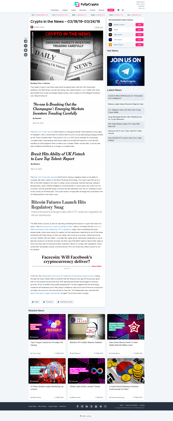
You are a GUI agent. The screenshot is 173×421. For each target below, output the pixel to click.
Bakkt (37, 302)
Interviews (82, 10)
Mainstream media (66, 302)
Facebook (49, 302)
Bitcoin (66, 138)
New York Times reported (44, 132)
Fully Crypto (37, 353)
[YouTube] (96, 406)
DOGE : (98, 15)
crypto (83, 90)
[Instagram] (82, 406)
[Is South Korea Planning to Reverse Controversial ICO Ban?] (125, 371)
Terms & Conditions (131, 405)
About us (142, 8)
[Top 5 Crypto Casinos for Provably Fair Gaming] (47, 327)
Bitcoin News (42, 406)
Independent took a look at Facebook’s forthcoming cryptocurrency (68, 276)
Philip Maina (115, 353)
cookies (88, 416)
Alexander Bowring (117, 397)
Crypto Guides (52, 406)
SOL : (134, 15)
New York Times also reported (45, 177)
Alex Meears (76, 353)
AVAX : (116, 15)
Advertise (141, 6)
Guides (73, 10)
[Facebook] (77, 406)
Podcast (92, 10)
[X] (91, 406)
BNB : (79, 15)
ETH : (60, 15)
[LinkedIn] (87, 406)
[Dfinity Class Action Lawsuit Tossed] (86, 371)
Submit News (140, 2)
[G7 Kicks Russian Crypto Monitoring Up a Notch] (47, 371)
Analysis (65, 10)
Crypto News (32, 406)
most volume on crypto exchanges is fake (56, 226)
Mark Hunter (40, 27)
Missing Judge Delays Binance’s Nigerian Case (125, 104)
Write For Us (141, 4)
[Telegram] (100, 406)
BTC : (40, 15)
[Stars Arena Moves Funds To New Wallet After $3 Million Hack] (125, 327)
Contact (142, 405)
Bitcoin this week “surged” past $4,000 (45, 293)
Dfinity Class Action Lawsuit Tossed (85, 386)
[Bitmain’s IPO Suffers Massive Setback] (86, 327)
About (121, 405)
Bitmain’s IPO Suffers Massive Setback (86, 342)
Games (111, 10)
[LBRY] (105, 406)
